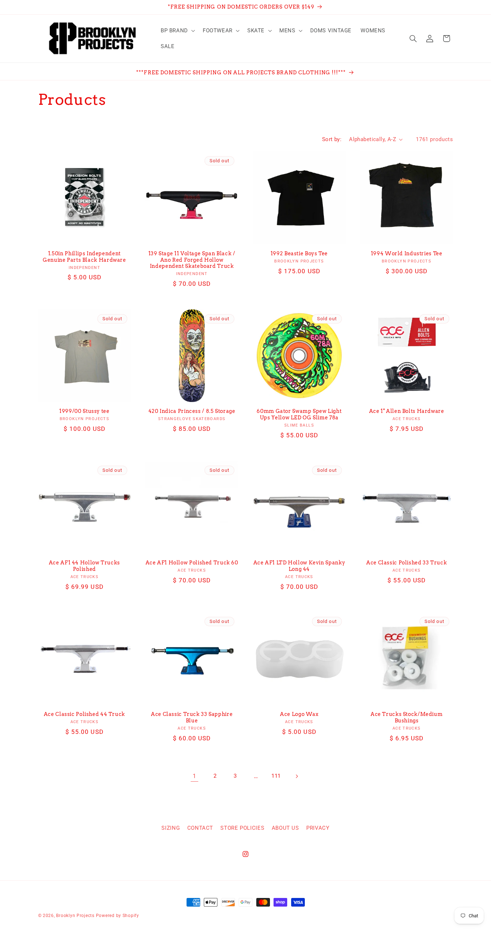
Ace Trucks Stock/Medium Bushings (407, 717)
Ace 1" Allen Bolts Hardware (406, 411)
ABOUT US (285, 828)
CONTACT (200, 828)
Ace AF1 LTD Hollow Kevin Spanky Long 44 (299, 566)
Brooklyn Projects (75, 915)
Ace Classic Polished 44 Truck (84, 714)
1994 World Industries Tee (406, 253)
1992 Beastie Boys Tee (299, 253)
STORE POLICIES (242, 828)
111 (276, 776)
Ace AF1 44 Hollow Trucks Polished (84, 566)
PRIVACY (317, 828)
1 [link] (195, 775)
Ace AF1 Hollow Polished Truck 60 (192, 562)
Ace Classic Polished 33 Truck (406, 562)
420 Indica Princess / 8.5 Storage (191, 411)
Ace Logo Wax (299, 714)
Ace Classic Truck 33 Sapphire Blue (192, 717)
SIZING (170, 828)
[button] (177, 30)
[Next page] (296, 776)
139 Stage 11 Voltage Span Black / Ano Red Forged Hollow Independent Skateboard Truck (191, 260)
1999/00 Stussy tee (84, 411)
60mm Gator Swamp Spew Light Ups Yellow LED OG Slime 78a (299, 414)
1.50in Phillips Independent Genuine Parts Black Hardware (84, 257)
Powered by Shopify (117, 915)
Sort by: (331, 139)
